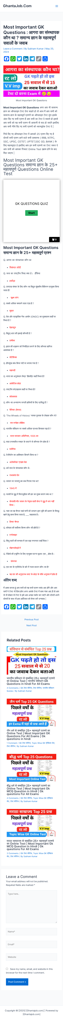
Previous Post (31, 619)
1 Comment (12, 743)
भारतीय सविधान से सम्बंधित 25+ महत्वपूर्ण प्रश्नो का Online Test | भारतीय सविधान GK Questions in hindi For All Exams (31, 680)
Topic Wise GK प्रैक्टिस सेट (43, 743)
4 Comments (13, 688)
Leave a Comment (12, 48)
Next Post (31, 625)
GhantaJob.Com (17, 6)
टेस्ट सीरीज (37, 688)
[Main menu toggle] (57, 6)
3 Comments (13, 853)
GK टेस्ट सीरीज (26, 688)
